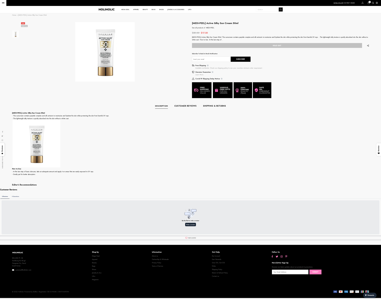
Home (14, 15)
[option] (105, 52)
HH (3, 3)
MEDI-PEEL (210, 28)
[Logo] (106, 9)
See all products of (198, 28)
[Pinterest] (286, 256)
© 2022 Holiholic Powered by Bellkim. (25, 292)
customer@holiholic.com (23, 270)
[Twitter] (277, 256)
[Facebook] (272, 256)
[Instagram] (281, 256)
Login (362, 3)
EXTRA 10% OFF (338, 3)
